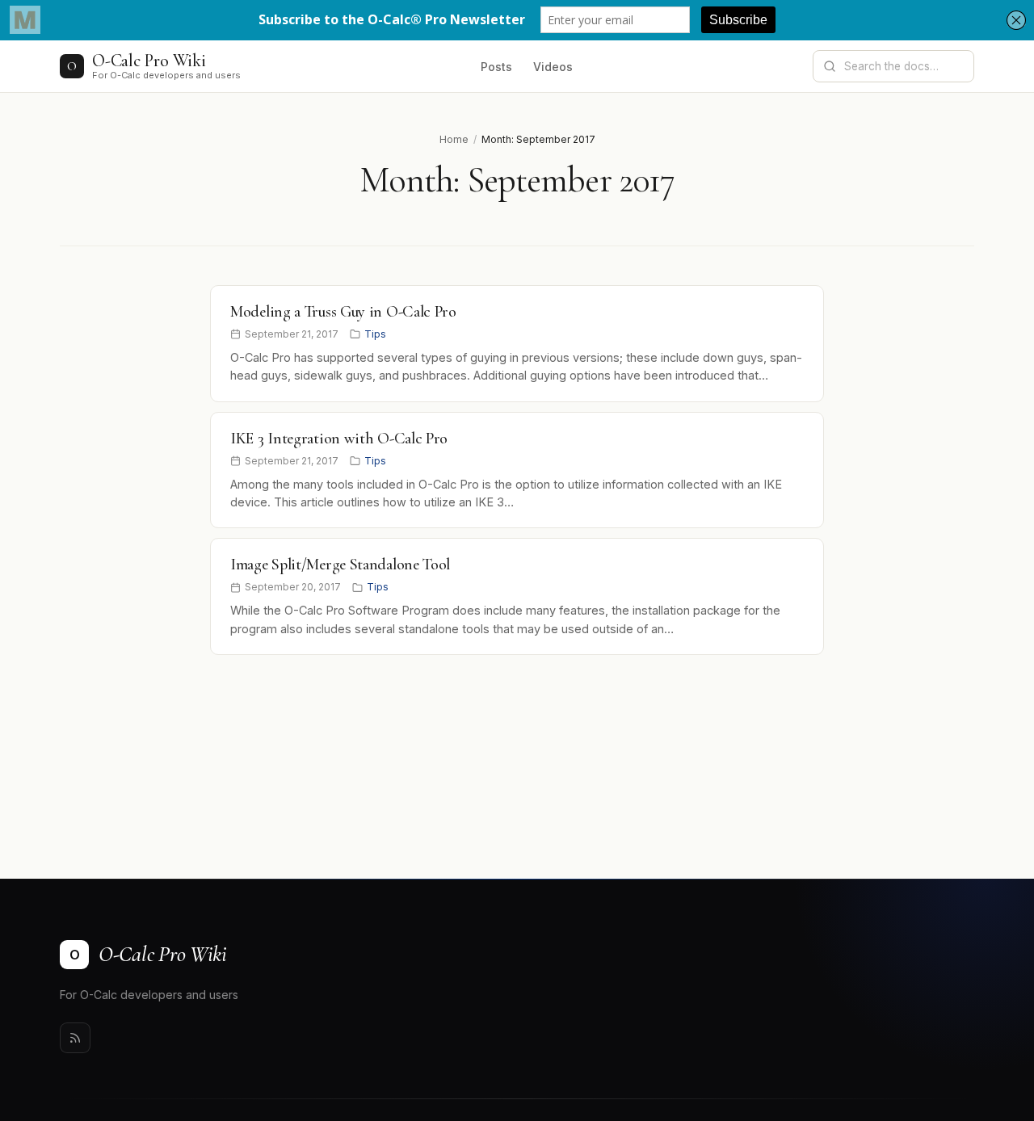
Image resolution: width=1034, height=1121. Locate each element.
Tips (375, 334)
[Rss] (75, 1037)
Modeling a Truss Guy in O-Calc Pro (343, 311)
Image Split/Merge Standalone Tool (340, 564)
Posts (496, 66)
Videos (553, 66)
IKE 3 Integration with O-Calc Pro (339, 438)
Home (454, 139)
